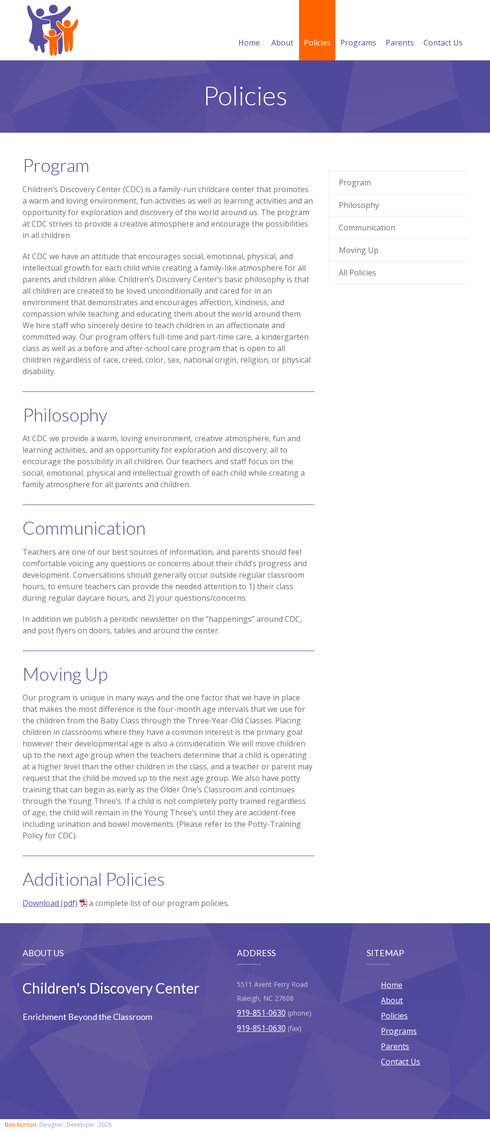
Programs (358, 42)
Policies (317, 42)
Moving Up (359, 250)
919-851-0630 (261, 1012)
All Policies (357, 272)
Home (249, 42)
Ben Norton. (21, 1125)
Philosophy (359, 205)
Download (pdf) (50, 903)
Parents (400, 42)
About (282, 42)
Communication (367, 227)
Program (355, 182)
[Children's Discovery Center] (52, 30)
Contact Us (443, 42)
